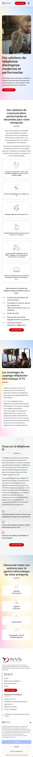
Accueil (6, 678)
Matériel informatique (10, 707)
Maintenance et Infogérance (12, 681)
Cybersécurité (16, 622)
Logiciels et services (10, 699)
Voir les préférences (16, 751)
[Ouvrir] (29, 3)
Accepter (16, 742)
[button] (30, 722)
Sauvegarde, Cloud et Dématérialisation (15, 701)
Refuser (16, 747)
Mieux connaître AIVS (10, 683)
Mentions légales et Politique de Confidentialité (17, 755)
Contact (6, 686)
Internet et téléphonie (10, 709)
